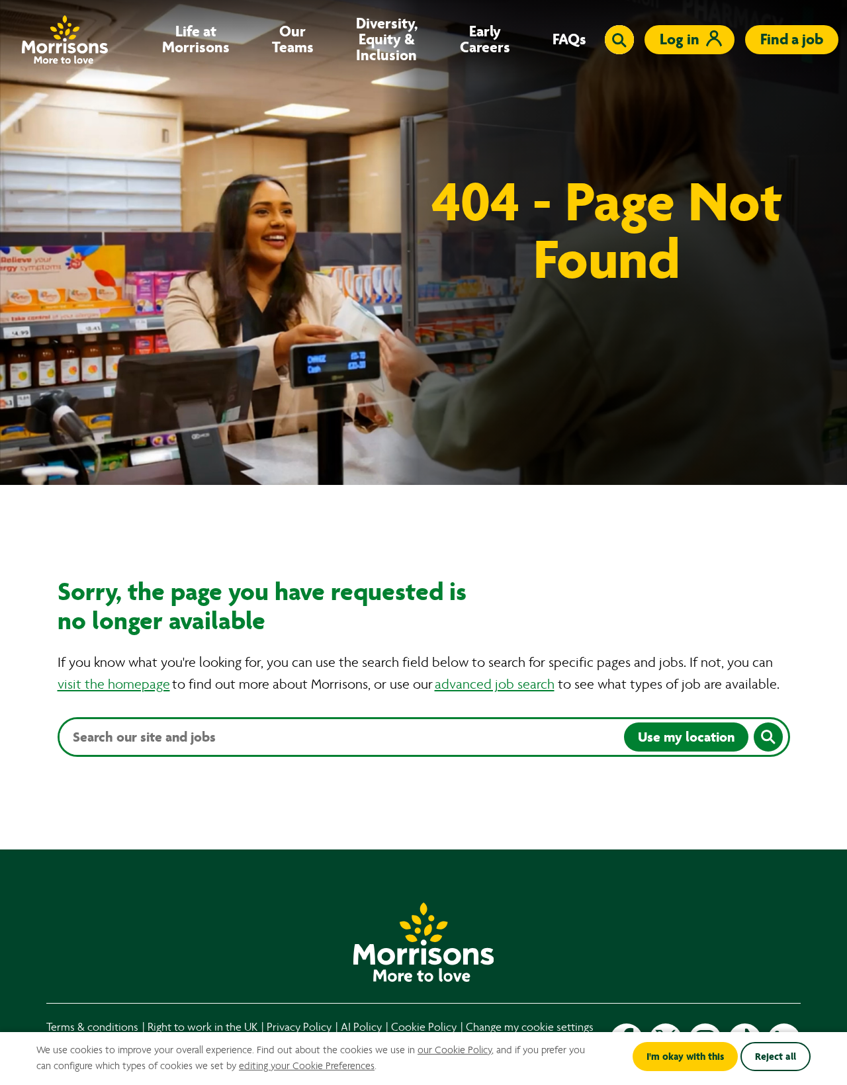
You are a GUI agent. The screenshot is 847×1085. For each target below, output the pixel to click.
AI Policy (361, 1027)
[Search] (768, 737)
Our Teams (293, 40)
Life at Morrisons (196, 40)
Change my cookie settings (530, 1027)
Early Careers (485, 40)
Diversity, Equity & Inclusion (387, 40)
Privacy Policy (299, 1027)
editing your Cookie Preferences (307, 1065)
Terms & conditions (92, 1027)
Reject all (775, 1056)
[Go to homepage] (65, 39)
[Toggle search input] (619, 39)
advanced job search (495, 684)
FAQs (569, 40)
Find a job (791, 39)
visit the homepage (114, 684)
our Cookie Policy (455, 1050)
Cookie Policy (424, 1027)
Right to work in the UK (202, 1027)
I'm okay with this (685, 1056)
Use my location (686, 737)
